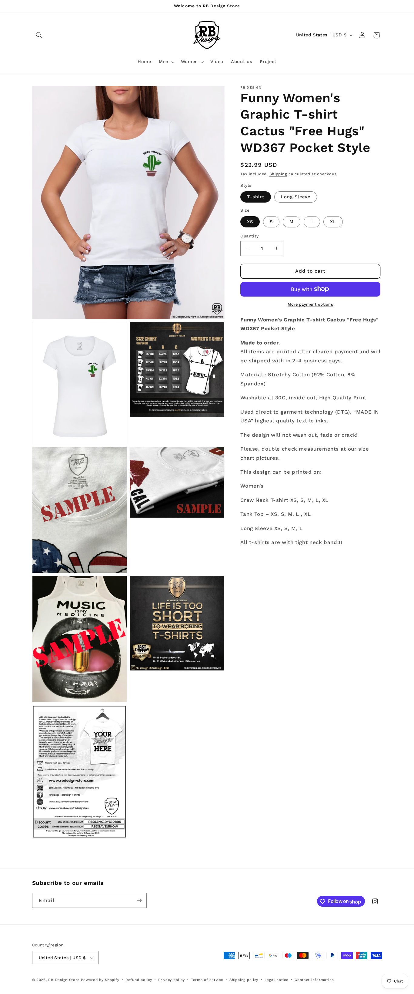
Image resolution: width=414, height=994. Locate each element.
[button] (39, 35)
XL (333, 221)
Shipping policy (243, 980)
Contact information (314, 980)
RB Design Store (63, 980)
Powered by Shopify (100, 980)
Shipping (278, 174)
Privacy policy (171, 980)
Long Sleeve (296, 196)
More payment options (310, 304)
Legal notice (277, 980)
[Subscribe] (139, 900)
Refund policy (138, 980)
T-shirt (255, 196)
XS (250, 221)
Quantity (249, 235)
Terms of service (207, 980)
